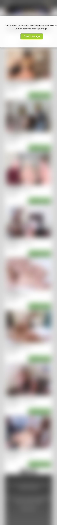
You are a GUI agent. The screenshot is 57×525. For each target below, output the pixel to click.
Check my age (32, 36)
